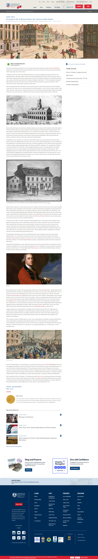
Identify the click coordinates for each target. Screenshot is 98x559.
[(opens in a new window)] (13, 532)
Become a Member (67, 517)
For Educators (37, 521)
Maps (35, 517)
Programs (79, 502)
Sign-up (52, 1)
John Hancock (11, 301)
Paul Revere (43, 306)
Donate (79, 6)
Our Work (57, 7)
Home (15, 6)
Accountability (80, 511)
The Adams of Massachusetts (72, 84)
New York (46, 364)
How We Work (80, 496)
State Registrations (82, 540)
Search (69, 7)
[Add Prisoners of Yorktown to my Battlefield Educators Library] (60, 415)
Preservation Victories (66, 511)
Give (40, 1)
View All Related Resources (13, 446)
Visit (41, 7)
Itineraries (51, 508)
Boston (11, 389)
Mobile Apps (51, 511)
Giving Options (18, 525)
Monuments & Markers (52, 504)
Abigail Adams (46, 290)
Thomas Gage (34, 248)
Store (91, 1)
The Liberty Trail (53, 521)
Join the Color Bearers (66, 521)
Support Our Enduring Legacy (82, 1)
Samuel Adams (16, 295)
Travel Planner (52, 501)
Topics (35, 502)
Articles (36, 508)
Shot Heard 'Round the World (72, 81)
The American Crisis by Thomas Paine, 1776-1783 (76, 78)
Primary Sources (38, 514)
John (40, 290)
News (44, 1)
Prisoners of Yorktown (26, 417)
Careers (79, 514)
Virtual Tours (51, 514)
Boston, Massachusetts (55, 68)
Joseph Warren (37, 306)
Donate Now (19, 504)
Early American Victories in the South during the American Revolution (38, 439)
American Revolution (17, 386)
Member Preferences (71, 1)
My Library (90, 11)
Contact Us (79, 522)
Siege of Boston (69, 75)
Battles (35, 496)
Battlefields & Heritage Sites (52, 497)
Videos (35, 511)
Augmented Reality (53, 517)
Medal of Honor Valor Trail (53, 524)
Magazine (65, 525)
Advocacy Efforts (67, 514)
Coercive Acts (40, 376)
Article (13, 17)
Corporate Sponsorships (80, 518)
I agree (72, 557)
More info (77, 557)
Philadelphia (53, 364)
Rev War (8, 17)
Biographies (37, 505)
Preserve (48, 7)
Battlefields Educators (60, 1)
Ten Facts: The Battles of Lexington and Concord (76, 72)
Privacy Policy (80, 534)
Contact (19, 528)
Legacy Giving (67, 502)
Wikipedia (48, 202)
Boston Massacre (28, 239)
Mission (79, 499)
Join (88, 6)
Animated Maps (37, 499)
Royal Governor (15, 238)
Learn (34, 7)
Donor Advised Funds (66, 506)
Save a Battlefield (67, 496)
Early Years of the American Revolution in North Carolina (37, 427)
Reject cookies (84, 557)
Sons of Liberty (41, 216)
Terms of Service (81, 537)
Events (48, 1)
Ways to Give (66, 499)
